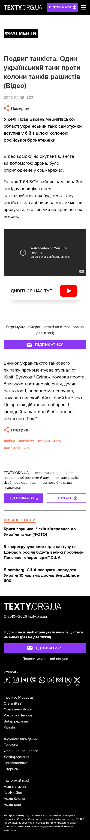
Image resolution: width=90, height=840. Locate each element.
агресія (27, 441)
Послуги (11, 745)
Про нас (10, 697)
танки (45, 441)
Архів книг (13, 804)
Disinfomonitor (15, 763)
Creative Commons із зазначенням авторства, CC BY (50, 819)
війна (10, 441)
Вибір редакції (16, 721)
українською (36, 823)
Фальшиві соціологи (21, 751)
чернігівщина (18, 448)
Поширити (19, 108)
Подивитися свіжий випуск (45, 659)
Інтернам (11, 769)
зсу (58, 441)
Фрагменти (13, 709)
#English (11, 727)
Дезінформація (16, 757)
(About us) (26, 697)
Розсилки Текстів (18, 715)
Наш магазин (15, 786)
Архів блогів (14, 798)
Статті (8, 703)
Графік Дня (13, 792)
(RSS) (18, 703)
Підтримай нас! (16, 780)
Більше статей (20, 520)
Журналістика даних (21, 739)
